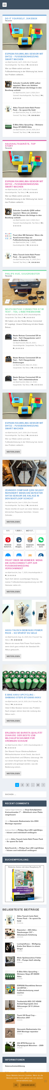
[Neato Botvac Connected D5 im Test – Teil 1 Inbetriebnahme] (8, 378)
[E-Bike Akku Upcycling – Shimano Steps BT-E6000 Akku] (8, 126)
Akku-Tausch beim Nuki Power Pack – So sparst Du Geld (29, 918)
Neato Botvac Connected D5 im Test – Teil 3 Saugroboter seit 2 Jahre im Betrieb (27, 337)
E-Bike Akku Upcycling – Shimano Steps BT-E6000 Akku (28, 974)
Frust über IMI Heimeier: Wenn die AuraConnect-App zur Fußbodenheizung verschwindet (28, 237)
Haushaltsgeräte (11, 65)
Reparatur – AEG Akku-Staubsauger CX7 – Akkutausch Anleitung (27, 932)
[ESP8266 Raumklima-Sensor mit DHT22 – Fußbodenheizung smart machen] (24, 36)
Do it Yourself (32, 62)
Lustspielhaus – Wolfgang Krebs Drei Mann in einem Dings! (29, 946)
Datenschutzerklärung (15, 1066)
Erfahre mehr (28, 1085)
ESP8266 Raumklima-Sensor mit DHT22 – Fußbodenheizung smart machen (24, 56)
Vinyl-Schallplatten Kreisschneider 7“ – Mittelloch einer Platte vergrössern (24, 812)
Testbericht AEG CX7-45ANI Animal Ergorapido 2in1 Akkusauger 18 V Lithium (29, 1003)
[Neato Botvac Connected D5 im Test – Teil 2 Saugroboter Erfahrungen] (8, 359)
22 (38, 785)
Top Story (21, 65)
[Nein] (45, 1081)
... (33, 785)
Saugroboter (9, 317)
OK (16, 1085)
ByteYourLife (12, 62)
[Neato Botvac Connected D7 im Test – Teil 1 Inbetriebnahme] (24, 292)
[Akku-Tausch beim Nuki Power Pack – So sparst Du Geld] (8, 109)
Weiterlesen (13, 452)
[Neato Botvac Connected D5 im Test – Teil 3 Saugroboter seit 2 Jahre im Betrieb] (8, 337)
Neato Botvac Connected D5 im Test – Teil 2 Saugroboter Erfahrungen (27, 360)
